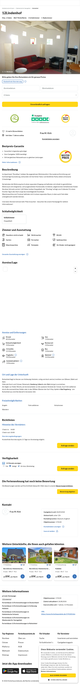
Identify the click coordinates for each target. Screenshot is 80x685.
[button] (72, 3)
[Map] (40, 297)
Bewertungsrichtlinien (64, 486)
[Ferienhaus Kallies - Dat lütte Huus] (40, 555)
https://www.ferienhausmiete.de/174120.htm (58, 614)
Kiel (48, 384)
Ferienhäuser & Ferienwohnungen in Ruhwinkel (19, 623)
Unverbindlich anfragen (40, 104)
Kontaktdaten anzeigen (50, 139)
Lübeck (40, 384)
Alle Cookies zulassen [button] (58, 675)
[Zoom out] (75, 271)
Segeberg (67, 389)
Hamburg (33, 384)
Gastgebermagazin (65, 642)
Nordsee (5, 638)
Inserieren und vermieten (68, 638)
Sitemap (5, 655)
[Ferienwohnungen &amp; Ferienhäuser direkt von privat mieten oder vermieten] (3, 3)
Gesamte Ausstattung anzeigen (13, 254)
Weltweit (6, 651)
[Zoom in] (75, 268)
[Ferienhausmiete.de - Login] (67, 3)
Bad (62, 389)
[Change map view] (5, 269)
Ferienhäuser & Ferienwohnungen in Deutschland (20, 603)
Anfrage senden (67, 445)
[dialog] (58, 664)
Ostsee (5, 642)
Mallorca (5, 646)
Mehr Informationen (9, 162)
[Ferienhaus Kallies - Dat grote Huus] (14, 555)
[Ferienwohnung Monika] (66, 555)
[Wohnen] (40, 47)
